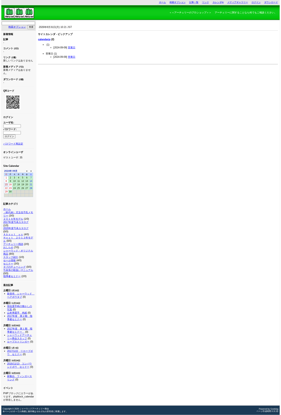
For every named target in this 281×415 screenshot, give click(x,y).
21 (31, 184)
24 (14, 188)
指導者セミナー (12, 276)
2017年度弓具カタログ (15, 222)
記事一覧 (193, 2)
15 (6, 184)
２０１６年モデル (13, 218)
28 (31, 188)
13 (26, 181)
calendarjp (44, 39)
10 (14, 181)
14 (31, 181)
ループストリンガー (18, 341)
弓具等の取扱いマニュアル (18, 270)
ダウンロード (271, 2)
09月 (14, 171)
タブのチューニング (14, 266)
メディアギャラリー (237, 2)
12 (22, 181)
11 (18, 181)
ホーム (162, 2)
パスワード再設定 (13, 143)
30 (10, 191)
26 (22, 188)
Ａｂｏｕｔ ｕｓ (13, 234)
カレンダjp (218, 2)
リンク (205, 2)
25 (18, 188)
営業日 (71, 47)
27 (26, 188)
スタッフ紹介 (10, 257)
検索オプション (178, 2)
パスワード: (9, 129)
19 (22, 184)
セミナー (8, 263)
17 (14, 184)
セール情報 (9, 260)
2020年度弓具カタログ (15, 228)
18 (18, 184)
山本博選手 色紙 (17, 312)
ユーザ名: (8, 122)
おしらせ (8, 247)
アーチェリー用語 (13, 244)
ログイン (256, 2)
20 (26, 184)
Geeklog (274, 409)
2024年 (8, 171)
